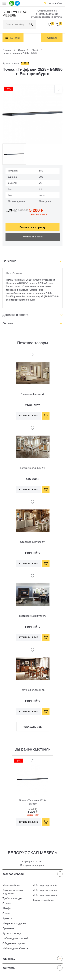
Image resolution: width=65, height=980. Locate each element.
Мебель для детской (44, 885)
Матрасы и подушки (14, 923)
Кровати (7, 918)
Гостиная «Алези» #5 (32, 689)
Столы (6, 913)
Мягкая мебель (11, 885)
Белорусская (14, 13)
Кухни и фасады (11, 933)
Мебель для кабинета (15, 948)
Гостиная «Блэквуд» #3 (32, 615)
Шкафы (6, 908)
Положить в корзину (33, 227)
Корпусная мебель (43, 900)
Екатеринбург (55, 3)
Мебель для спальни (44, 890)
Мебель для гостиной (44, 895)
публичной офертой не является (46, 17)
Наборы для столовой (15, 938)
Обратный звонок (47, 10)
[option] (32, 114)
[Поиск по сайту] (31, 24)
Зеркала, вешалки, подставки (13, 892)
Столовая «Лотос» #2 (32, 541)
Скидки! (52, 37)
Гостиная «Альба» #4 (32, 468)
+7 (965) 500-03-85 (47, 13)
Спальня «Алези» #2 (32, 394)
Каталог (15, 37)
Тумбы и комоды (12, 898)
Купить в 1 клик (33, 236)
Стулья (6, 903)
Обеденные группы (13, 943)
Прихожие (8, 928)
